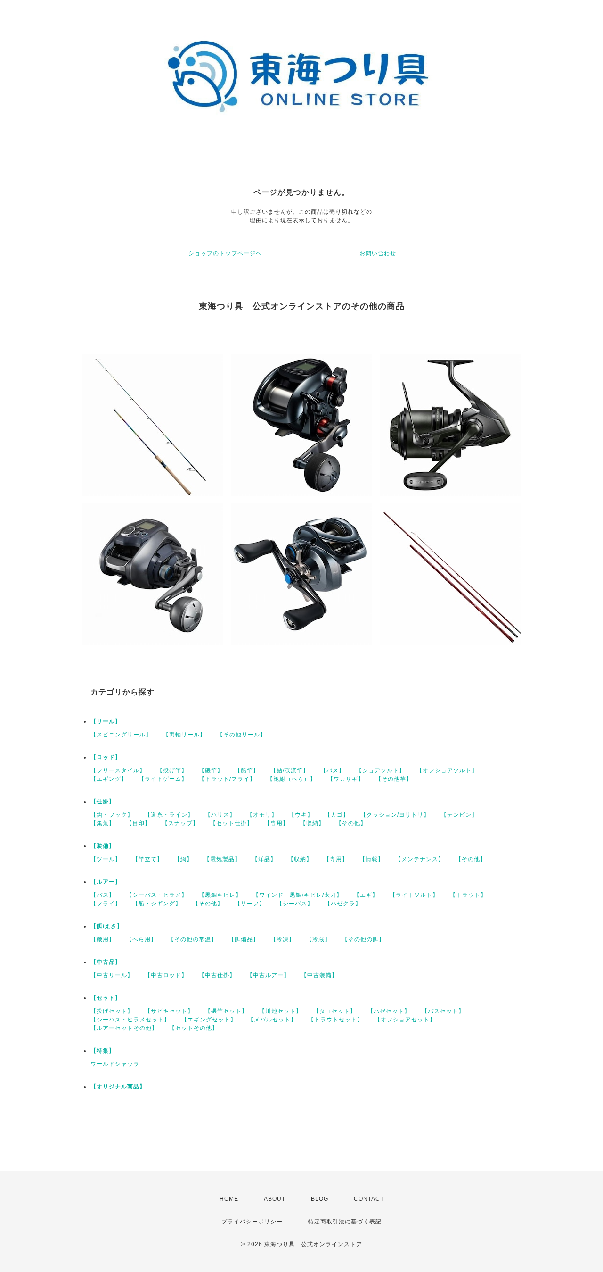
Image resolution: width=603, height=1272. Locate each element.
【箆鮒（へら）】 (291, 779)
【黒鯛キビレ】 (220, 895)
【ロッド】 (105, 757)
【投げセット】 (111, 1011)
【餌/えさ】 (106, 926)
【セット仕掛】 (231, 823)
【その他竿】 (393, 779)
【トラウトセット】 (335, 1019)
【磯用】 (102, 939)
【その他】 (351, 823)
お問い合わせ (377, 253)
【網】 (183, 859)
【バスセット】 (443, 1011)
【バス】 (332, 770)
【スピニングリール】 (121, 734)
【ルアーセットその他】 (124, 1028)
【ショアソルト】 (380, 770)
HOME (229, 1199)
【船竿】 (247, 770)
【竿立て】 (147, 859)
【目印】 (138, 823)
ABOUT (274, 1199)
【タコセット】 (334, 1011)
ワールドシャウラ (114, 1064)
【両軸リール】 (184, 734)
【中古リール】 (111, 975)
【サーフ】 (250, 903)
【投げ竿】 (172, 770)
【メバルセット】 (272, 1019)
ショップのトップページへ (225, 253)
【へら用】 (141, 939)
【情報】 (371, 859)
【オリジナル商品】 (118, 1086)
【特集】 (102, 1050)
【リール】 (105, 721)
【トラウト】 (468, 895)
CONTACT (369, 1199)
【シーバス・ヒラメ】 (156, 895)
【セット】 (105, 998)
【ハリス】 (220, 815)
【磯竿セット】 (226, 1011)
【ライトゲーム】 (163, 779)
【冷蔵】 (318, 939)
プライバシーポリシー (252, 1221)
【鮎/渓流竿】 (289, 770)
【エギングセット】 (208, 1019)
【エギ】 (366, 895)
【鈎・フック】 (111, 815)
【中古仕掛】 (217, 975)
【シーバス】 (295, 903)
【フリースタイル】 (118, 770)
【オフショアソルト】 (447, 770)
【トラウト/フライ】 (227, 779)
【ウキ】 (301, 815)
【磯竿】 (211, 770)
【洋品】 (264, 859)
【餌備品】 (243, 939)
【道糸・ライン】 (169, 815)
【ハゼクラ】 (343, 903)
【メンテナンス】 (419, 859)
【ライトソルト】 (414, 895)
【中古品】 (105, 962)
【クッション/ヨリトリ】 (395, 815)
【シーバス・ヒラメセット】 (130, 1019)
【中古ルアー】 (268, 975)
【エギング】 (108, 779)
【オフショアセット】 (405, 1019)
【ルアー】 (105, 882)
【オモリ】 (262, 815)
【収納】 (312, 823)
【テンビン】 (459, 815)
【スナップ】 (180, 823)
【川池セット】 (280, 1011)
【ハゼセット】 (388, 1011)
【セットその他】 (193, 1028)
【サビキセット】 (169, 1011)
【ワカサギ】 (345, 779)
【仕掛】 (102, 801)
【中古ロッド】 (166, 975)
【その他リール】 (241, 734)
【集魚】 (102, 823)
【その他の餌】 (363, 939)
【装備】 (102, 846)
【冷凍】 (282, 939)
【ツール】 (105, 859)
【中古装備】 (319, 975)
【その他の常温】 (192, 939)
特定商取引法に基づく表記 (345, 1221)
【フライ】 (105, 903)
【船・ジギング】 (156, 903)
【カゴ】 (337, 815)
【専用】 (276, 823)
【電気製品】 (222, 859)
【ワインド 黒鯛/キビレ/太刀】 (297, 895)
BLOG (319, 1199)
